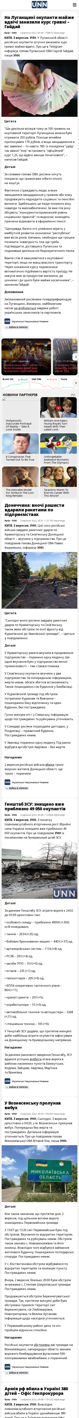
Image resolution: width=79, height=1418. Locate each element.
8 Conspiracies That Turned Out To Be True (20, 458)
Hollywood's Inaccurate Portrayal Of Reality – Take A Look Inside (18, 425)
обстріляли (42, 1345)
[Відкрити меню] (74, 5)
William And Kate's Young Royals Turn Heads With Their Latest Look (55, 425)
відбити (36, 1059)
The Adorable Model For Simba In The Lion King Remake (20, 492)
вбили (49, 765)
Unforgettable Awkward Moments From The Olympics (56, 459)
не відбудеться (25, 308)
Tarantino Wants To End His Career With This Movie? (56, 492)
